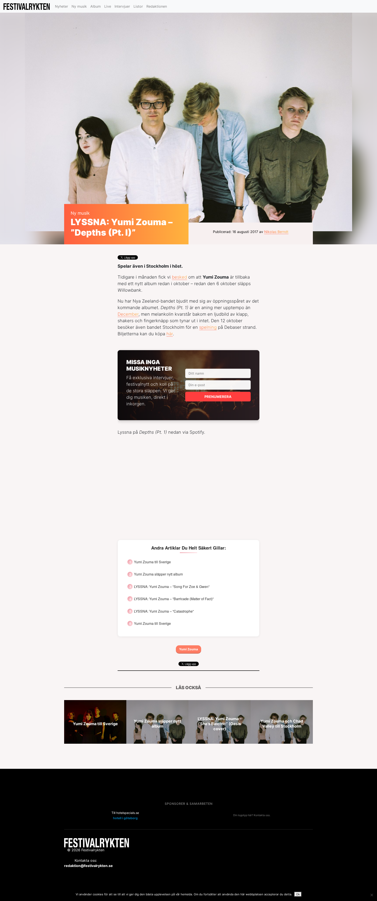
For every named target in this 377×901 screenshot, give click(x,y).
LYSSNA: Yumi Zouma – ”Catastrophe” (164, 611)
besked (179, 277)
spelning (208, 327)
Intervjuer (122, 6)
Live (107, 6)
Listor (138, 6)
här (169, 333)
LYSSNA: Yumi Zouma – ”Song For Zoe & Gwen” (171, 586)
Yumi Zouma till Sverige (152, 562)
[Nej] (371, 895)
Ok (298, 894)
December (128, 314)
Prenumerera (217, 396)
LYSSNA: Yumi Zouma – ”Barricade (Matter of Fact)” (174, 598)
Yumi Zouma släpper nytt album (158, 574)
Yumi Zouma (188, 649)
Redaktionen (156, 6)
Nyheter (61, 6)
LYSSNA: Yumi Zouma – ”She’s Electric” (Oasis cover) (220, 723)
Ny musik (79, 6)
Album (95, 6)
